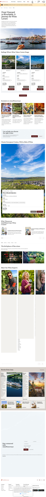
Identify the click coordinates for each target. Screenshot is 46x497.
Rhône (33, 76)
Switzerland (15, 196)
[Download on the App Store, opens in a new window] (35, 490)
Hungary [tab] (12, 242)
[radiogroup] (32, 447)
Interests (10, 7)
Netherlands (25, 73)
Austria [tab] (15, 242)
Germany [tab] (5, 242)
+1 (27, 73)
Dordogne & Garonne (6, 76)
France (4, 73)
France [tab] (2, 242)
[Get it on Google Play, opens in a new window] (41, 490)
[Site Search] (35, 1)
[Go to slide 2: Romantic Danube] (23, 215)
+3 (11, 80)
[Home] (4, 1)
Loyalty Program (3, 490)
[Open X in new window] (42, 480)
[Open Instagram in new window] (37, 480)
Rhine (18, 76)
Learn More (30, 4)
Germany (21, 73)
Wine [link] (13, 7)
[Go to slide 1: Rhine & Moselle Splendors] (22, 215)
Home (1, 7)
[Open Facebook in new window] (40, 480)
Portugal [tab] (9, 242)
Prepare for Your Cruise (25, 486)
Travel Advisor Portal (11, 490)
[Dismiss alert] (44, 4)
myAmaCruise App (25, 496)
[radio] (24, 447)
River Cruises (6, 7)
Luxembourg (11, 196)
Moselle (4, 199)
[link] (28, 2)
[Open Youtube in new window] (44, 480)
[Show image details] (3, 262)
